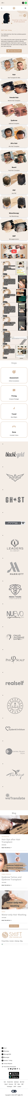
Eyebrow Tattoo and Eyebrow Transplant (11, 878)
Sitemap (17, 941)
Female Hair (10, 1082)
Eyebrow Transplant (6, 874)
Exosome (11, 1084)
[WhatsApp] (26, 3)
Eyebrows (16, 1082)
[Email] (23, 3)
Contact (19, 1086)
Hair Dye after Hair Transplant (11, 840)
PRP (15, 1084)
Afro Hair (22, 1082)
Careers (12, 941)
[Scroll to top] (24, 1091)
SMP (22, 1084)
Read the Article (6, 847)
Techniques (9, 1086)
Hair (5, 1082)
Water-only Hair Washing (14, 914)
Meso (19, 1084)
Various (3, 911)
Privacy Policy (5, 941)
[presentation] (14, 824)
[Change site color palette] (14, 1091)
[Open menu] (25, 8)
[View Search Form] (2, 8)
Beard (6, 1084)
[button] (14, 251)
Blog (21, 941)
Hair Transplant (5, 836)
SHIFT (15, 1086)
